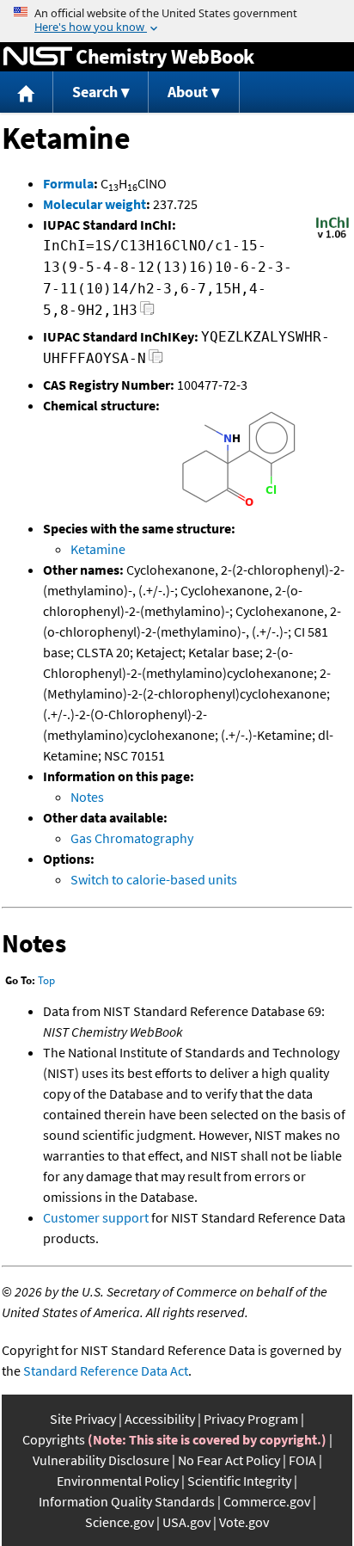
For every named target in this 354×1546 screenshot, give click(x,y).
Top (46, 980)
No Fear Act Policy (229, 1460)
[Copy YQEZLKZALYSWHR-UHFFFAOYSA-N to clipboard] (156, 361)
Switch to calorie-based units (153, 879)
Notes (87, 796)
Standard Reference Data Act (105, 1370)
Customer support (96, 1217)
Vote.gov (244, 1522)
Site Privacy (83, 1418)
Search (95, 92)
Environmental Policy (118, 1480)
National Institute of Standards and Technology (37, 57)
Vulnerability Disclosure (101, 1460)
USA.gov (186, 1522)
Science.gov (119, 1522)
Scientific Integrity (239, 1480)
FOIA (302, 1460)
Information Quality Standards (127, 1501)
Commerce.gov (266, 1501)
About (188, 92)
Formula (68, 183)
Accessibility (160, 1418)
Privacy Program (251, 1418)
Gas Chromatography (131, 838)
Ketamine (97, 548)
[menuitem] (26, 92)
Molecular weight (94, 203)
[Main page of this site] (26, 92)
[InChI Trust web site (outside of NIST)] (332, 236)
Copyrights (53, 1439)
